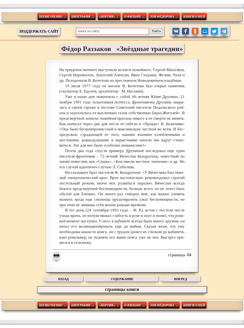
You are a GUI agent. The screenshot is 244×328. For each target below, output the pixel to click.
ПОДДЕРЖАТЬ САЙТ (39, 31)
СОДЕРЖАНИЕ (122, 279)
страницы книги (122, 289)
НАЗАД (63, 279)
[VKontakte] (176, 31)
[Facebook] (185, 31)
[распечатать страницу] (56, 256)
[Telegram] (224, 31)
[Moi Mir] (205, 31)
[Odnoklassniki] (195, 31)
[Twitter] (214, 31)
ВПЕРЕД (180, 279)
